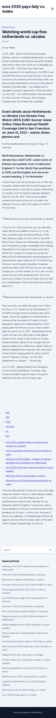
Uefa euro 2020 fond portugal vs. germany (23, 606)
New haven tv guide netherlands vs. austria (23, 579)
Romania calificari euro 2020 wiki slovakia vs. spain (27, 584)
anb (7, 412)
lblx (7, 436)
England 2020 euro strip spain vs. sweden (22, 654)
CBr (8, 417)
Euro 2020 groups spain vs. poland (19, 695)
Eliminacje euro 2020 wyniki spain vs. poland (24, 676)
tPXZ (8, 422)
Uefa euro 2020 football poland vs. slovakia (23, 574)
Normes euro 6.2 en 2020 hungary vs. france (24, 690)
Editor (5, 41)
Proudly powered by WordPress (27, 712)
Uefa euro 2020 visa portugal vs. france (25, 476)
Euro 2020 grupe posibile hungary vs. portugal (25, 611)
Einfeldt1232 (8, 27)
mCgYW (10, 426)
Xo (7, 431)
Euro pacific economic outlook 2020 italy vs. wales (27, 641)
